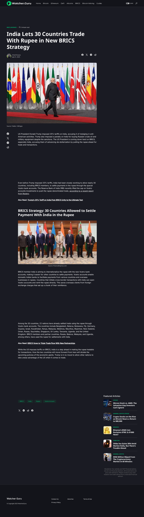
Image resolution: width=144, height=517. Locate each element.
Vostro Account (49, 401)
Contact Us (54, 499)
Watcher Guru (14, 498)
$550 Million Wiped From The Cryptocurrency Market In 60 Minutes (124, 459)
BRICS (8, 27)
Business (14, 27)
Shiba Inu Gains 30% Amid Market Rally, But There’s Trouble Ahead (124, 445)
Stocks (115, 400)
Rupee (38, 401)
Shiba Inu (116, 440)
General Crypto (118, 413)
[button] (129, 3)
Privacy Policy (56, 502)
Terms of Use (87, 499)
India (30, 401)
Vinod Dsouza (16, 55)
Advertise (70, 499)
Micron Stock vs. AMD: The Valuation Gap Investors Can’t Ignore (125, 405)
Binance (116, 427)
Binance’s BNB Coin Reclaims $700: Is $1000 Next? (123, 432)
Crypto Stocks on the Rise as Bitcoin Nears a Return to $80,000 (124, 419)
